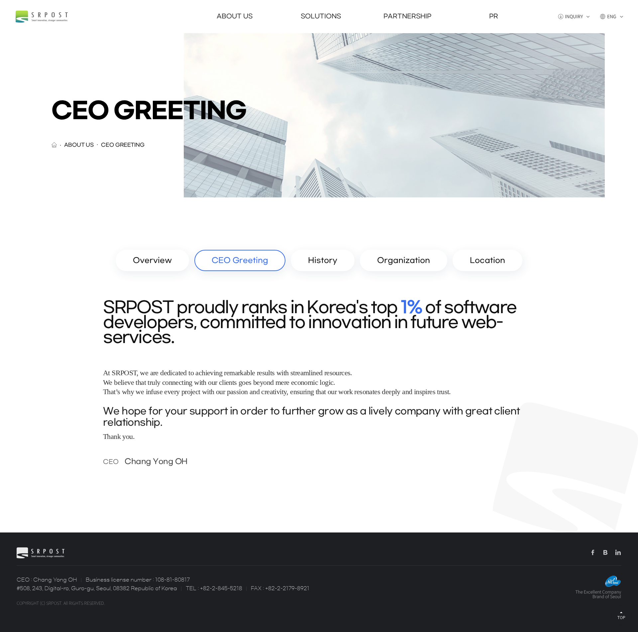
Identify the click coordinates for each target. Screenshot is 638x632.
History (322, 260)
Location (487, 260)
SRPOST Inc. (41, 16)
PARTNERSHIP (407, 16)
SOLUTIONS (321, 16)
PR (493, 16)
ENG (611, 17)
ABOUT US (235, 16)
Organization (403, 260)
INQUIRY (574, 17)
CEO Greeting (240, 260)
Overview (152, 260)
